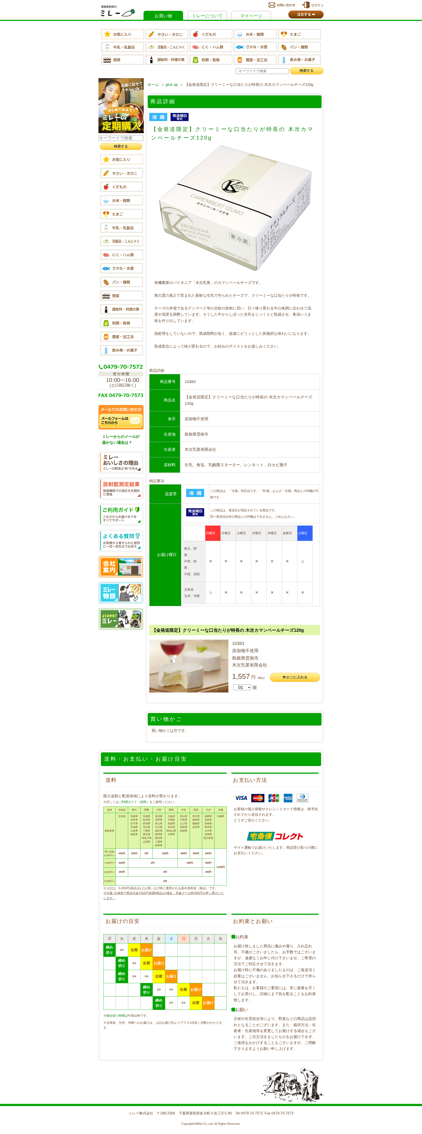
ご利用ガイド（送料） (134, 802)
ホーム (153, 85)
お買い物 (163, 15)
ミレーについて (207, 15)
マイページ (251, 15)
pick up (172, 85)
